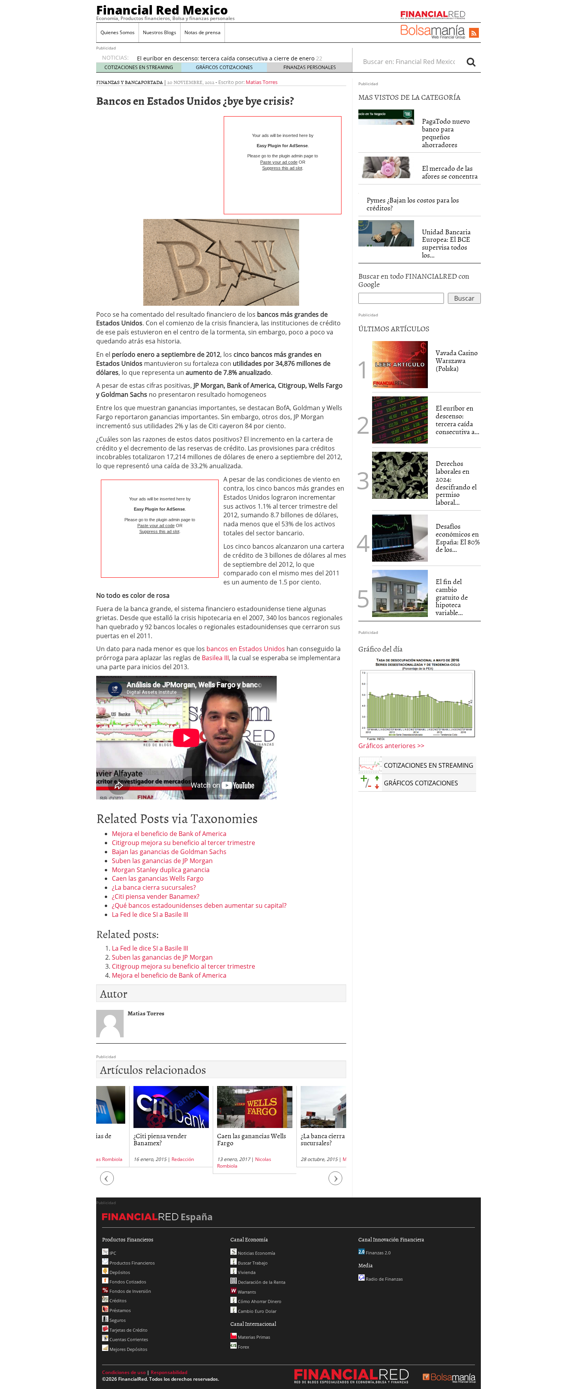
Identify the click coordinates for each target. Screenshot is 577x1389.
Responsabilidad (169, 1372)
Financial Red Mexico (162, 10)
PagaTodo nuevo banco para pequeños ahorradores (446, 133)
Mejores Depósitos (127, 1349)
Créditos (117, 1300)
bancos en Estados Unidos (245, 648)
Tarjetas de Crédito (128, 1330)
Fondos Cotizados (127, 1282)
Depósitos (119, 1272)
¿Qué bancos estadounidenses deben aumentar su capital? (199, 905)
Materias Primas (253, 1337)
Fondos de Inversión (129, 1291)
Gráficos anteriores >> (391, 745)
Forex (243, 1347)
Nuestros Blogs (159, 32)
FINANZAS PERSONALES (309, 67)
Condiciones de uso (124, 1372)
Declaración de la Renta (261, 1282)
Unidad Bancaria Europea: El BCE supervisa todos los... (446, 243)
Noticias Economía (256, 1253)
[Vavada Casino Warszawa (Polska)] (400, 364)
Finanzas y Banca (118, 82)
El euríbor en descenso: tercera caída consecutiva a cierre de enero (225, 56)
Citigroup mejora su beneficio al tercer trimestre (183, 842)
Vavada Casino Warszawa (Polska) (457, 360)
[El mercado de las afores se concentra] (386, 166)
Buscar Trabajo (252, 1263)
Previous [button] (107, 1182)
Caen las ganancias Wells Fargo (158, 878)
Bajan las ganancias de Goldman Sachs (169, 851)
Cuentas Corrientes (128, 1339)
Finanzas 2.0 (378, 1253)
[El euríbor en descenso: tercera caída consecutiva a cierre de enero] (400, 420)
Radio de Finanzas (384, 1279)
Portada (152, 82)
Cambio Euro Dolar (256, 1311)
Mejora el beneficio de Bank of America (169, 833)
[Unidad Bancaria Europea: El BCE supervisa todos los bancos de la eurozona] (386, 232)
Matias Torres (262, 82)
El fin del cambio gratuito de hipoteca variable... (452, 597)
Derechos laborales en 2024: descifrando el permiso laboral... (456, 482)
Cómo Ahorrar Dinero (259, 1301)
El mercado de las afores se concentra (450, 172)
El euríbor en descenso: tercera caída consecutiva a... (457, 419)
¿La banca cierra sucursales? (154, 887)
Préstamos (119, 1310)
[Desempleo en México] (417, 698)
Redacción (150, 1159)
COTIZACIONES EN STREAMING (138, 67)
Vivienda (246, 1272)
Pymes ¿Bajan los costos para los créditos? (413, 204)
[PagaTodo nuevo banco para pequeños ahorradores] (386, 116)
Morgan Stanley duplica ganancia (161, 869)
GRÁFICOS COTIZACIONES (224, 67)
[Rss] (474, 33)
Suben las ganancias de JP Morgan (162, 860)
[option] (237, 61)
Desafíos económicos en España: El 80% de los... (458, 538)
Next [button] (335, 1182)
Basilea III (215, 657)
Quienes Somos (117, 32)
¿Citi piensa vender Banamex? (155, 896)
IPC (112, 1253)
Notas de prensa (202, 32)
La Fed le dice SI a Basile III (150, 914)
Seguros (117, 1320)
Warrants (246, 1292)
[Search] (471, 61)
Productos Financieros (131, 1263)
